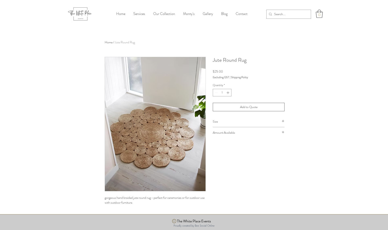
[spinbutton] (222, 92)
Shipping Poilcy (239, 77)
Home (109, 42)
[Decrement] (215, 92)
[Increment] (228, 92)
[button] (319, 14)
